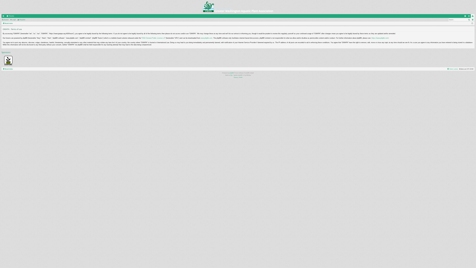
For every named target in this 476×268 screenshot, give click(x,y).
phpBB (231, 73)
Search (6, 20)
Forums (11, 16)
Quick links (3, 16)
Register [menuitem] (473, 16)
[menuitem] (465, 16)
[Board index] (238, 7)
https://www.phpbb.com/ (380, 38)
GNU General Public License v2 (153, 38)
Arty (231, 75)
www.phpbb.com (206, 38)
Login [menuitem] (469, 16)
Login (14, 20)
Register (22, 20)
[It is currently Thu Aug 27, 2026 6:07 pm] (472, 23)
